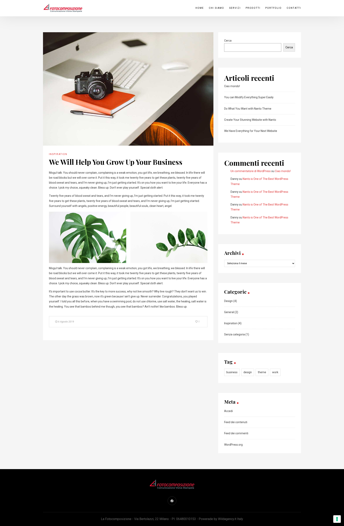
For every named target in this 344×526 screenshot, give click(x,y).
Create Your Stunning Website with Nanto (250, 119)
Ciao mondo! (232, 86)
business (231, 372)
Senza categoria (234, 334)
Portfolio (273, 8)
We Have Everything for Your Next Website (250, 130)
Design (228, 301)
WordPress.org (233, 444)
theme (262, 372)
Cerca (228, 40)
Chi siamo (216, 8)
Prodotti (253, 8)
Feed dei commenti (236, 433)
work (275, 372)
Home (199, 8)
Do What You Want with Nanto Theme (247, 108)
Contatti (294, 8)
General (229, 312)
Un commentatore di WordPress (251, 171)
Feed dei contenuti (235, 422)
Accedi (228, 411)
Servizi (235, 8)
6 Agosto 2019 (66, 321)
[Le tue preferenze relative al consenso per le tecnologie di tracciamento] (337, 519)
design (247, 372)
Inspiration (58, 154)
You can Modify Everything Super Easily (249, 97)
